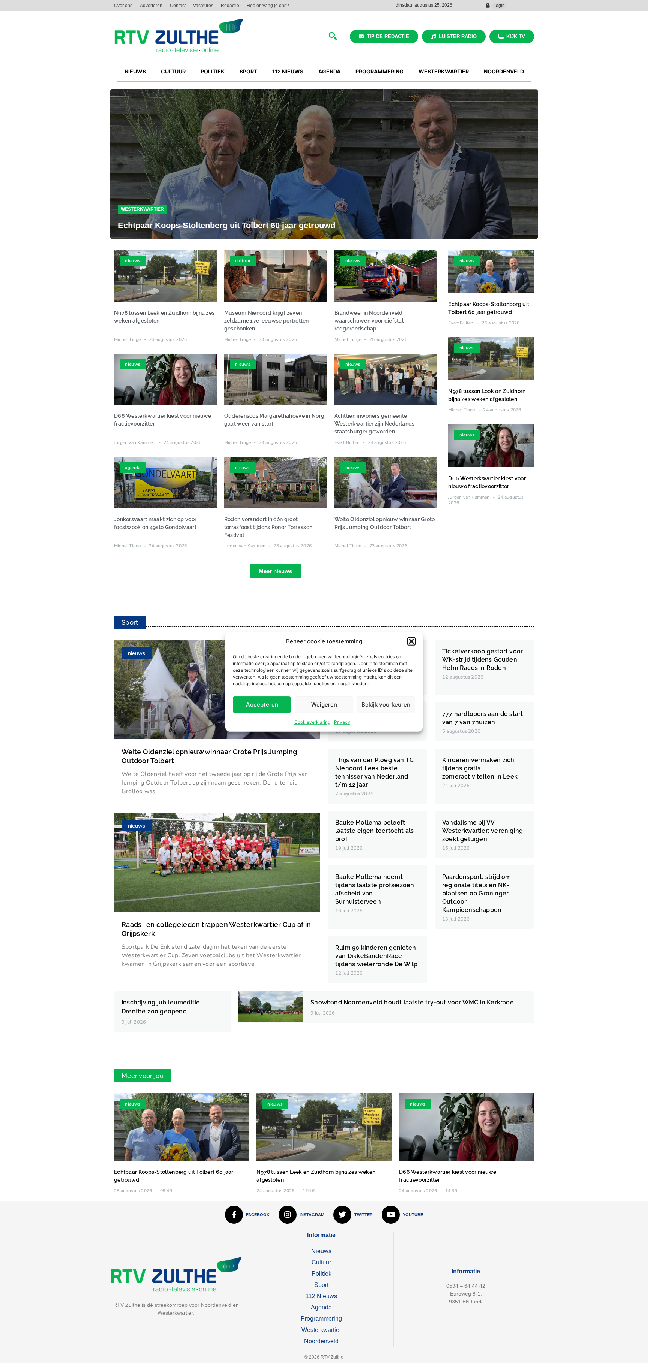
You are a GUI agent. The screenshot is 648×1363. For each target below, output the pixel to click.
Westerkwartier (142, 209)
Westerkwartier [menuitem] (443, 71)
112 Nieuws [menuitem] (287, 71)
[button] (411, 641)
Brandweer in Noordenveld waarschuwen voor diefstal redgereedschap (369, 321)
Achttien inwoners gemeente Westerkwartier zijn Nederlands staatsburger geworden (374, 424)
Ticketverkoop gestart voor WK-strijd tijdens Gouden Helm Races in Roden (482, 659)
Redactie (230, 5)
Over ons (123, 5)
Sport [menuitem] (248, 71)
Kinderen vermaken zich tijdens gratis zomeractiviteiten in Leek (480, 768)
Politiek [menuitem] (213, 71)
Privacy (342, 722)
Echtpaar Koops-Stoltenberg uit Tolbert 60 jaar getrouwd (226, 225)
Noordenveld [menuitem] (504, 71)
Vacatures (203, 5)
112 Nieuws (321, 1296)
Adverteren (151, 5)
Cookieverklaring (312, 722)
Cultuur (321, 1262)
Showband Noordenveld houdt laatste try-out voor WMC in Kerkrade (412, 1002)
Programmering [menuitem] (380, 71)
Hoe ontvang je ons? (268, 5)
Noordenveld (321, 1341)
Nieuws (321, 1251)
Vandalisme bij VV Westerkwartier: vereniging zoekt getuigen (482, 831)
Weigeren (324, 704)
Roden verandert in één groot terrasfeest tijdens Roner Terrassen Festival (268, 527)
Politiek (322, 1273)
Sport (321, 1285)
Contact (178, 5)
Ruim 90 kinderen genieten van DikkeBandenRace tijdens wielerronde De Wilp (376, 956)
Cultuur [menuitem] (173, 71)
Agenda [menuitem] (329, 71)
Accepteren (262, 704)
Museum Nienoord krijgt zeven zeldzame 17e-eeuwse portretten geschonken (266, 321)
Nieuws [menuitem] (135, 71)
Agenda (321, 1307)
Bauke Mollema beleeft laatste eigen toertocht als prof (374, 831)
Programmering (321, 1318)
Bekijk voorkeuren (386, 704)
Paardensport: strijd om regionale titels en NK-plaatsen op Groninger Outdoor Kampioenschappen (476, 893)
